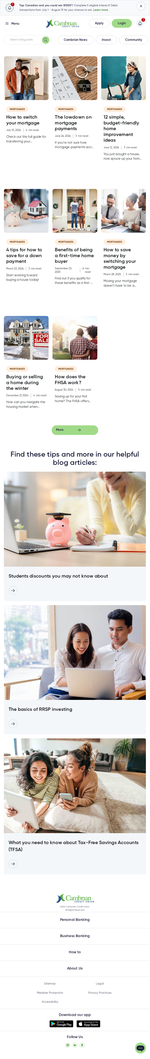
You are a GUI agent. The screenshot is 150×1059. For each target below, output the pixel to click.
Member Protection (50, 992)
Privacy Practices (100, 992)
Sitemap (50, 983)
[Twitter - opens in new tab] (75, 1045)
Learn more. (100, 10)
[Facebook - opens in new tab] (82, 1045)
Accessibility (50, 1001)
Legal (100, 983)
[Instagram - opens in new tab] (68, 1045)
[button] (99, 23)
